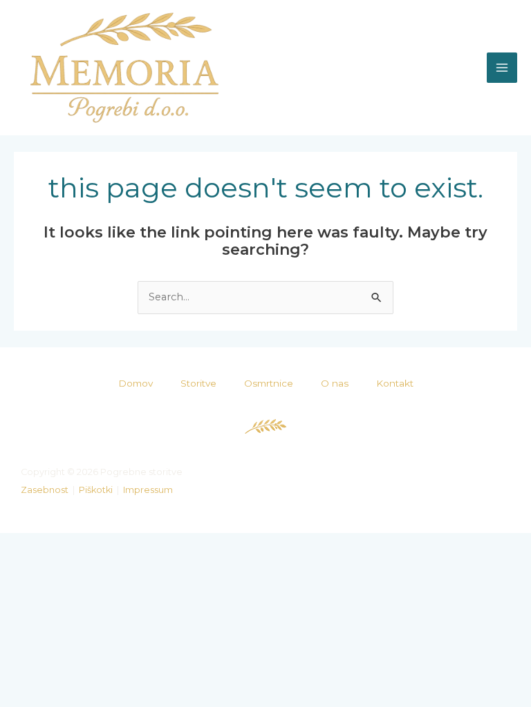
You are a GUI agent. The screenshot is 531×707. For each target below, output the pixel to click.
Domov (135, 383)
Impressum (148, 490)
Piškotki (96, 490)
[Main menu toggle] (502, 67)
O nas (334, 383)
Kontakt (394, 383)
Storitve (198, 383)
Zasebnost (44, 490)
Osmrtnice (268, 383)
